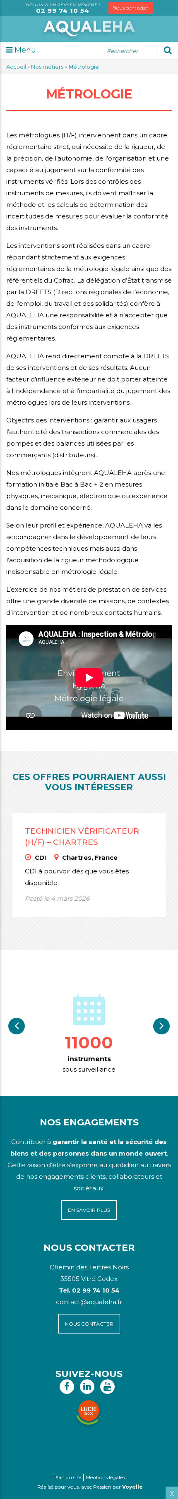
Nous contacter (131, 8)
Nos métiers (47, 66)
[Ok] (168, 50)
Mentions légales (105, 1477)
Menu (24, 50)
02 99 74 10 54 (62, 11)
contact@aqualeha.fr (89, 1302)
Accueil (16, 66)
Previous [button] (16, 1026)
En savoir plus (89, 1210)
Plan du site (67, 1477)
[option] (89, 1032)
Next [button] (161, 1026)
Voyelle (132, 1487)
